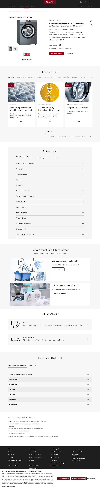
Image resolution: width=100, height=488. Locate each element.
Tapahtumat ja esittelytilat (14, 460)
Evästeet (13, 486)
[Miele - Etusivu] (50, 2)
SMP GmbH (54, 460)
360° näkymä (27, 59)
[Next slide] (89, 77)
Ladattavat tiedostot (13, 465)
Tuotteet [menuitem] (26, 6)
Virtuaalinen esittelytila (14, 463)
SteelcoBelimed (55, 457)
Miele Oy (4, 486)
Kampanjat (10, 457)
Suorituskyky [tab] (84, 77)
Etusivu (9, 11)
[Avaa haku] (81, 2)
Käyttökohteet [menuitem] (12, 6)
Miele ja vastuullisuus (35, 454)
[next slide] (45, 32)
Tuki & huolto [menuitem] (80, 6)
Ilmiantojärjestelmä (34, 465)
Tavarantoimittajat (55, 465)
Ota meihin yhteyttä (77, 451)
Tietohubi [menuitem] (20, 6)
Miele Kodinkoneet (55, 451)
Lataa (88, 374)
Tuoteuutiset (11, 454)
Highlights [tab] (11, 77)
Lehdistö (31, 460)
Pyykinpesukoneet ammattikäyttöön (30, 11)
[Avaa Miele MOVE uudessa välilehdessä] (85, 2)
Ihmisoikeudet (33, 468)
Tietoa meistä (32, 451)
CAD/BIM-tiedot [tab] (34, 365)
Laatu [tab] (60, 77)
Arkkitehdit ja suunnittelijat (58, 463)
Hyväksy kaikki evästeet (63, 478)
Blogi (9, 451)
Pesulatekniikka (19, 11)
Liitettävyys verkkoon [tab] (70, 77)
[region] (50, 478)
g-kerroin (80, 37)
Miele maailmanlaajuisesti (36, 457)
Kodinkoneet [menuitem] (88, 6)
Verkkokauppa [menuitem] (34, 6)
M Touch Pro (78, 34)
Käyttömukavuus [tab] (50, 77)
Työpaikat (31, 463)
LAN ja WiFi (59, 39)
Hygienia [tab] (40, 77)
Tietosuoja (8, 486)
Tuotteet (13, 11)
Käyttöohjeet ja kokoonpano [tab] (17, 365)
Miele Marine (54, 454)
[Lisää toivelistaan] (89, 2)
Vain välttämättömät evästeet (78, 478)
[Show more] (21, 121)
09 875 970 (75, 456)
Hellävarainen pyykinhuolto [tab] (26, 77)
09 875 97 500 (76, 460)
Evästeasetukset (91, 478)
